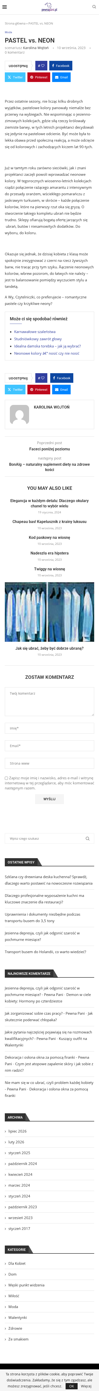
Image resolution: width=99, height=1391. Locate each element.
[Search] (94, 7)
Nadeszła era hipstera (50, 553)
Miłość (13, 1295)
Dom (12, 1274)
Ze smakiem (18, 1339)
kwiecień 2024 (20, 1174)
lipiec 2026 (17, 1131)
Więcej (86, 1386)
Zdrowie (15, 1328)
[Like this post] (42, 65)
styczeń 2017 (19, 1228)
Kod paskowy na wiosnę (49, 537)
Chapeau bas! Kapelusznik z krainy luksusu (49, 521)
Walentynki (17, 1317)
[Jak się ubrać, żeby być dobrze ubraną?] (49, 612)
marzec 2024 (19, 1185)
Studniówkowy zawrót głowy (38, 338)
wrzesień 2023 (20, 1217)
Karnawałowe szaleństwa (35, 331)
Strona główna (15, 23)
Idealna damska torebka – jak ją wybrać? (47, 346)
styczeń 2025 (19, 1152)
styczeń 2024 (19, 1196)
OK (71, 1386)
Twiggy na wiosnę (49, 569)
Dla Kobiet (16, 1263)
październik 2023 (22, 1206)
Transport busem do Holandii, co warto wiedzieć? (45, 951)
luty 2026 (16, 1141)
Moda (13, 1306)
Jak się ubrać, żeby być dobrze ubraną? (49, 648)
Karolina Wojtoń (36, 47)
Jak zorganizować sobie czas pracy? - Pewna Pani (45, 1013)
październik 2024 (22, 1163)
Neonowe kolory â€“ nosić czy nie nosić (46, 353)
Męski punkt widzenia (26, 1285)
